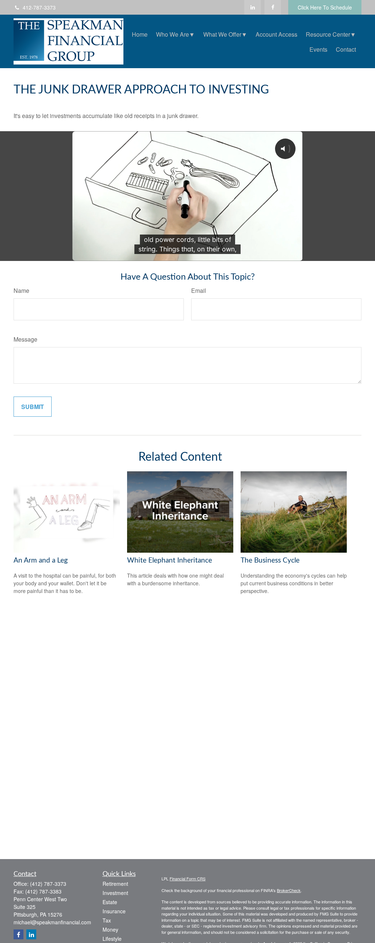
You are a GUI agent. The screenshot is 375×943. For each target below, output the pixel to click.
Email (198, 290)
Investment (115, 892)
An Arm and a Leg (41, 560)
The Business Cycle (270, 560)
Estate (110, 902)
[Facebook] (272, 7)
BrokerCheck (289, 890)
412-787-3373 (39, 7)
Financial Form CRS (187, 878)
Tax (107, 920)
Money (110, 929)
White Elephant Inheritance (169, 560)
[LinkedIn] (252, 7)
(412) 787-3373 (48, 883)
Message (25, 339)
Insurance (114, 911)
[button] (140, 33)
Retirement (115, 883)
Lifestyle (112, 938)
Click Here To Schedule (325, 7)
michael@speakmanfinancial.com (52, 922)
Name (21, 290)
